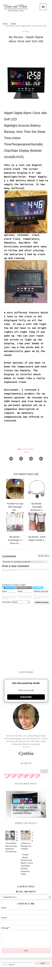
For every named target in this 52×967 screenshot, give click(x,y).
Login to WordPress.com (23, 587)
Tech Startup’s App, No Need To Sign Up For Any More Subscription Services (25, 810)
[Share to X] (11, 459)
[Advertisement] (26, 640)
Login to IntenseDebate (8, 587)
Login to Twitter (38, 587)
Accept (43, 963)
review (26, 452)
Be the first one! (37, 561)
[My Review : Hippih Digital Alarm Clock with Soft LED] (31, 459)
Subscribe (26, 697)
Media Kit (26, 747)
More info (11, 965)
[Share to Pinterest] (41, 459)
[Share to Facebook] (21, 459)
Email (20, 591)
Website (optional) (41, 591)
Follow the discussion (47, 555)
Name (4, 591)
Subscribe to (7, 602)
